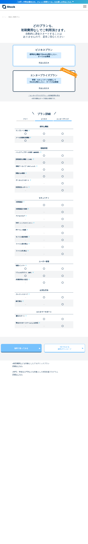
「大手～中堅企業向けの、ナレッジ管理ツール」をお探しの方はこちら (44, 2)
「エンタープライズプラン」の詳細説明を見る (44, 95)
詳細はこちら (17, 366)
